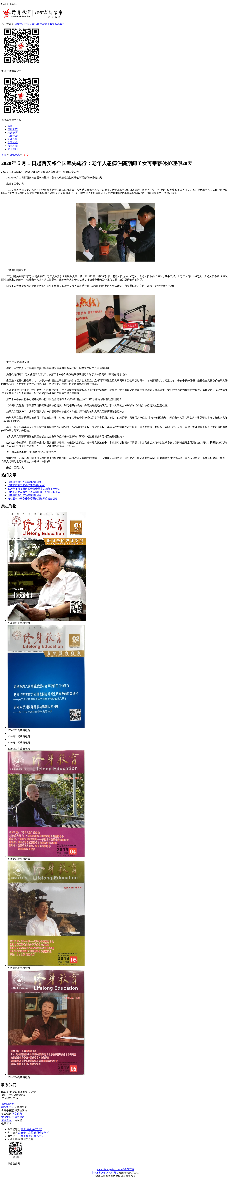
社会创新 (30, 24)
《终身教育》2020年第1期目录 (24, 495)
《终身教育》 (25, 1136)
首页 (10, 126)
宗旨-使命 (26, 1129)
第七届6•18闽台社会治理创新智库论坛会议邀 (33, 498)
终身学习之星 (25, 1132)
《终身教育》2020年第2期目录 (24, 482)
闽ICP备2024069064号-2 (105, 1172)
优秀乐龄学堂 (41, 1132)
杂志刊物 (13, 145)
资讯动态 (13, 129)
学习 (22, 24)
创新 (16, 24)
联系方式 (39, 1136)
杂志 (57, 24)
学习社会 (13, 142)
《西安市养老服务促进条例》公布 (26, 485)
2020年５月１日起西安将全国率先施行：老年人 (34, 488)
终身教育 (50, 24)
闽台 (62, 24)
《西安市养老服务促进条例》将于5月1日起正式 (34, 492)
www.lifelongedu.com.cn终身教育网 (115, 1169)
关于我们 (13, 149)
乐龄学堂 (40, 24)
